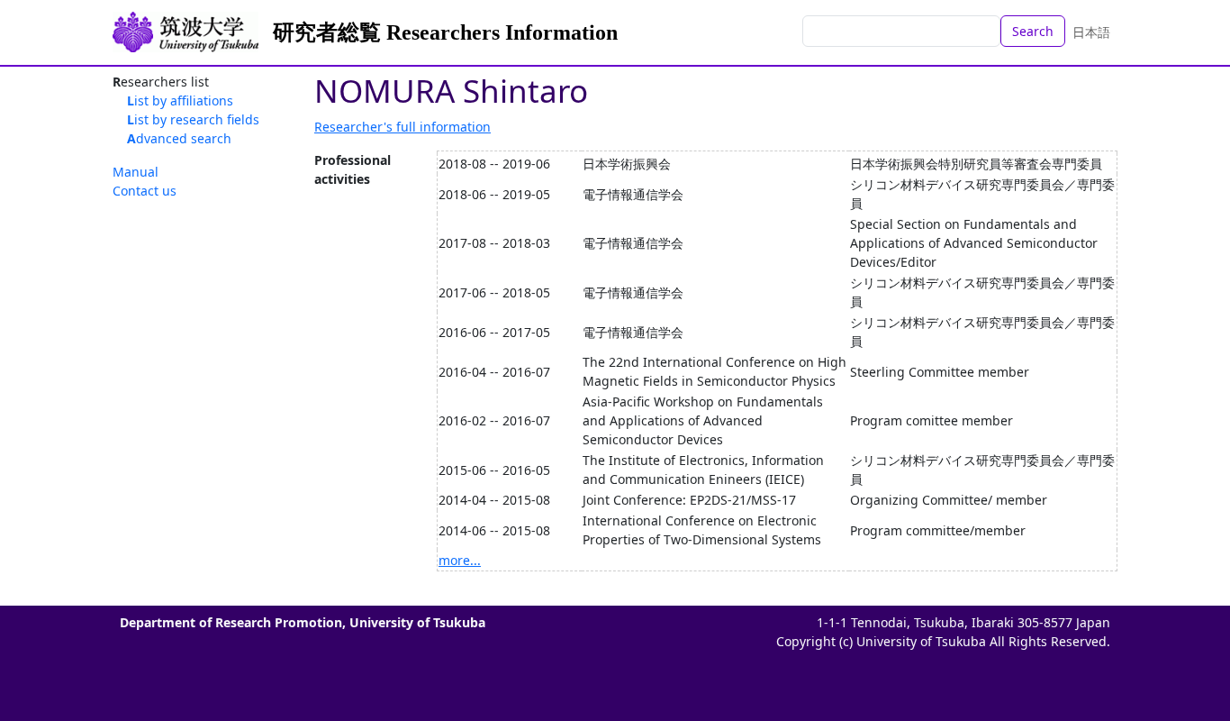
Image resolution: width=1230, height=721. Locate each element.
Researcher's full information (402, 126)
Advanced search (179, 138)
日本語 (1091, 32)
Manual (135, 171)
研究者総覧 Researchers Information (445, 32)
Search (1033, 31)
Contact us (144, 190)
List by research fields (193, 119)
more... (460, 560)
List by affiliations (180, 100)
